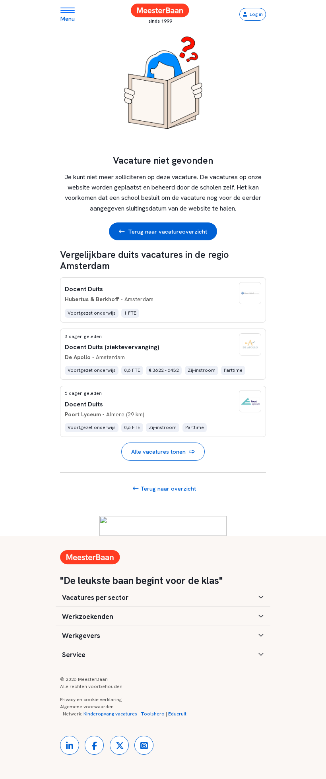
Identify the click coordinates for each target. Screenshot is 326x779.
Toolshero (153, 714)
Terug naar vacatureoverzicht (167, 231)
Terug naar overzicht (167, 488)
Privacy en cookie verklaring (91, 699)
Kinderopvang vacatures (110, 714)
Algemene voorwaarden (87, 707)
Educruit (177, 714)
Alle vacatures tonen (158, 451)
